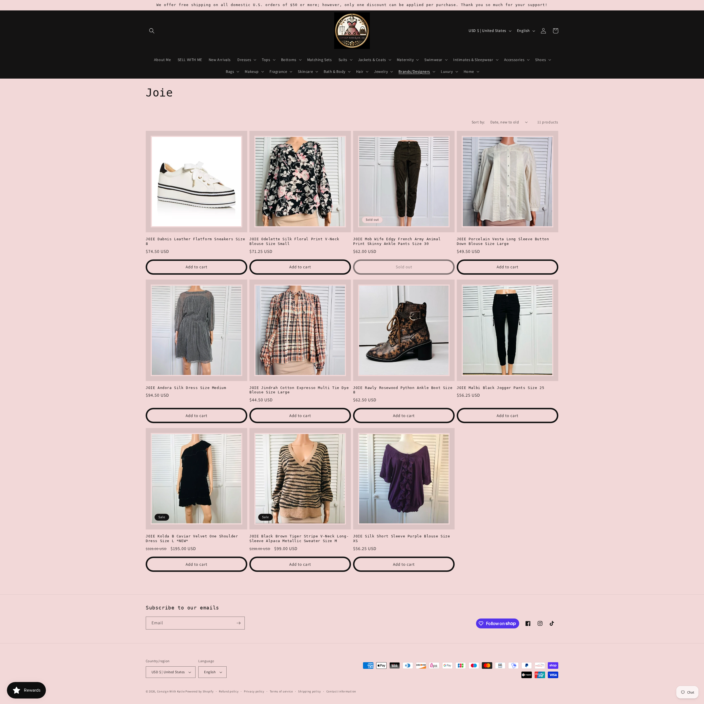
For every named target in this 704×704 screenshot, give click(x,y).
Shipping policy (309, 691)
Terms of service (281, 691)
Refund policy (228, 691)
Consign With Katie (171, 691)
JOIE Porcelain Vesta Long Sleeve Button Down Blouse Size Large (503, 241)
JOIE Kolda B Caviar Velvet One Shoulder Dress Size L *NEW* (192, 538)
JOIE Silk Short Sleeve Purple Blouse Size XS (401, 538)
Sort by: (478, 122)
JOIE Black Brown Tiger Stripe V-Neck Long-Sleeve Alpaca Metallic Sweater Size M (299, 538)
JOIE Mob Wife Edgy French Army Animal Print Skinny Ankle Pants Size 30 (397, 241)
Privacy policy (254, 691)
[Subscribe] (238, 623)
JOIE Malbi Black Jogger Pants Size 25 (500, 388)
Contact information (341, 691)
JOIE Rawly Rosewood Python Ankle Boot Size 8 (402, 390)
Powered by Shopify (199, 691)
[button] (152, 31)
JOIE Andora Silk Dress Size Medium (186, 388)
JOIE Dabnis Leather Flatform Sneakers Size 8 (195, 241)
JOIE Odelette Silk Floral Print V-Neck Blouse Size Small (294, 241)
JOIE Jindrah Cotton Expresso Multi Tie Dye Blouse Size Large (299, 390)
